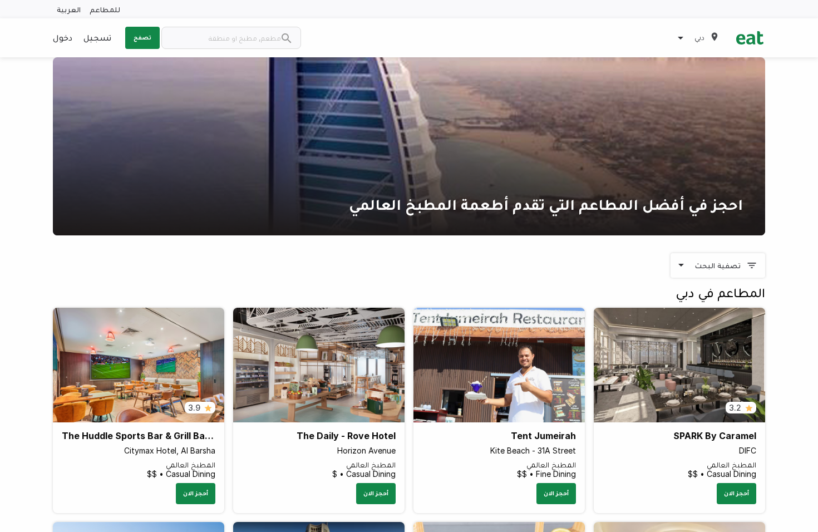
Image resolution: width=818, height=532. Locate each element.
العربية (69, 9)
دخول (62, 37)
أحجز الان (736, 493)
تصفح (142, 37)
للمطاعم (105, 9)
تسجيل (97, 37)
